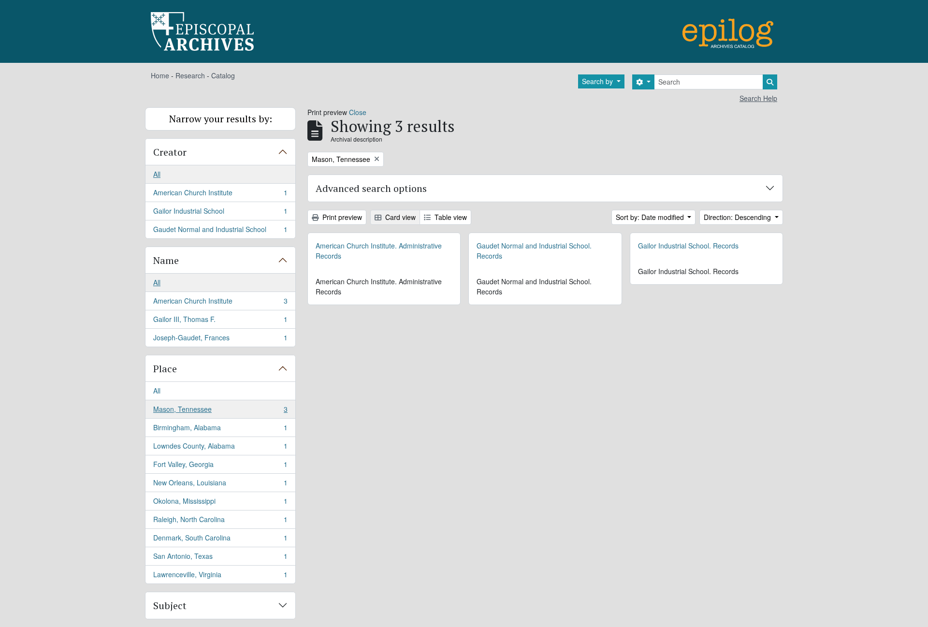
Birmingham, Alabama (220, 430)
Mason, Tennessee (220, 411)
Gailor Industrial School (220, 213)
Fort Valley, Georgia (220, 466)
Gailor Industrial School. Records (688, 245)
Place (165, 368)
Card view (399, 217)
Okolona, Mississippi (220, 503)
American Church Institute (220, 195)
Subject (170, 605)
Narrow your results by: (220, 118)
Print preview (341, 217)
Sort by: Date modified (651, 217)
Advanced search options (371, 188)
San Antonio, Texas (220, 558)
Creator (170, 152)
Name (166, 260)
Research (190, 75)
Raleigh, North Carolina (220, 521)
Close (357, 112)
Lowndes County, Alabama (220, 448)
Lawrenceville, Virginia (220, 576)
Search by (598, 81)
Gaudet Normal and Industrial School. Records (534, 251)
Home (160, 75)
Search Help (758, 98)
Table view (450, 217)
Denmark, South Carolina (220, 540)
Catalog (223, 75)
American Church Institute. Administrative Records (379, 251)
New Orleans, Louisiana (220, 485)
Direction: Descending (738, 217)
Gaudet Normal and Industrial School (220, 231)
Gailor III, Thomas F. (220, 321)
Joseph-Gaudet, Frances (220, 340)
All (156, 174)
